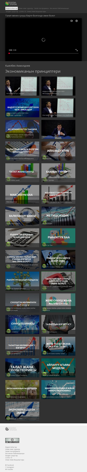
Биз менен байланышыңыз (59, 8)
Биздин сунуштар (12, 11)
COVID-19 (22, 11)
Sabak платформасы (41, 8)
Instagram (10, 467)
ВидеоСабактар (11, 8)
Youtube (10, 469)
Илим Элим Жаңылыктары (36, 11)
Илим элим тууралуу (25, 8)
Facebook (10, 465)
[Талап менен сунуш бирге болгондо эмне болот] (11, 3)
